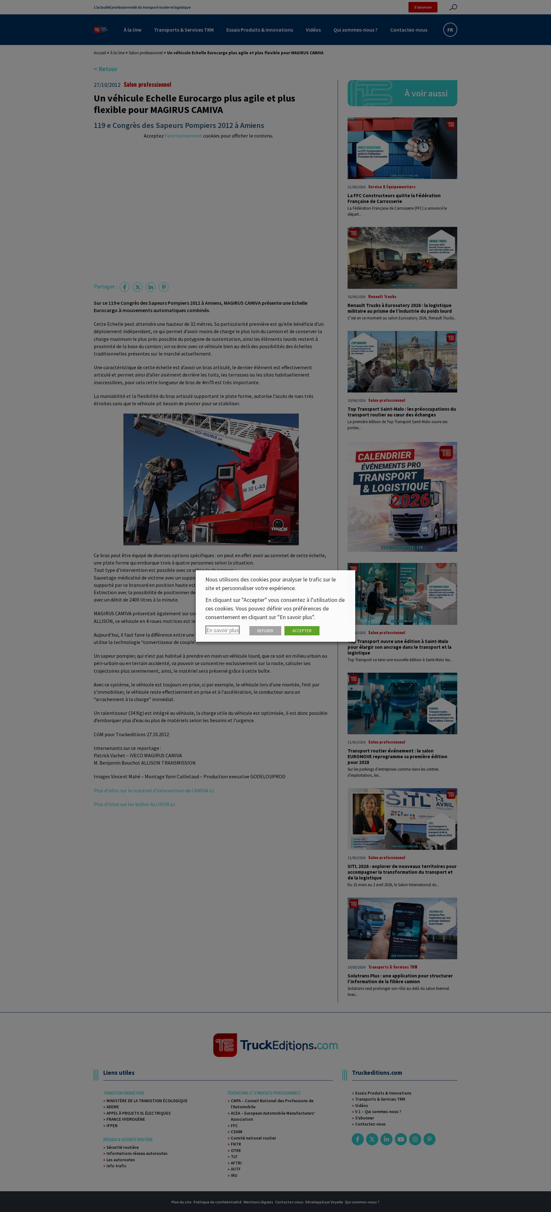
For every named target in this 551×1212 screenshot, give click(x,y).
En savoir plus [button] (222, 630)
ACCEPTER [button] (302, 630)
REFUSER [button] (265, 630)
